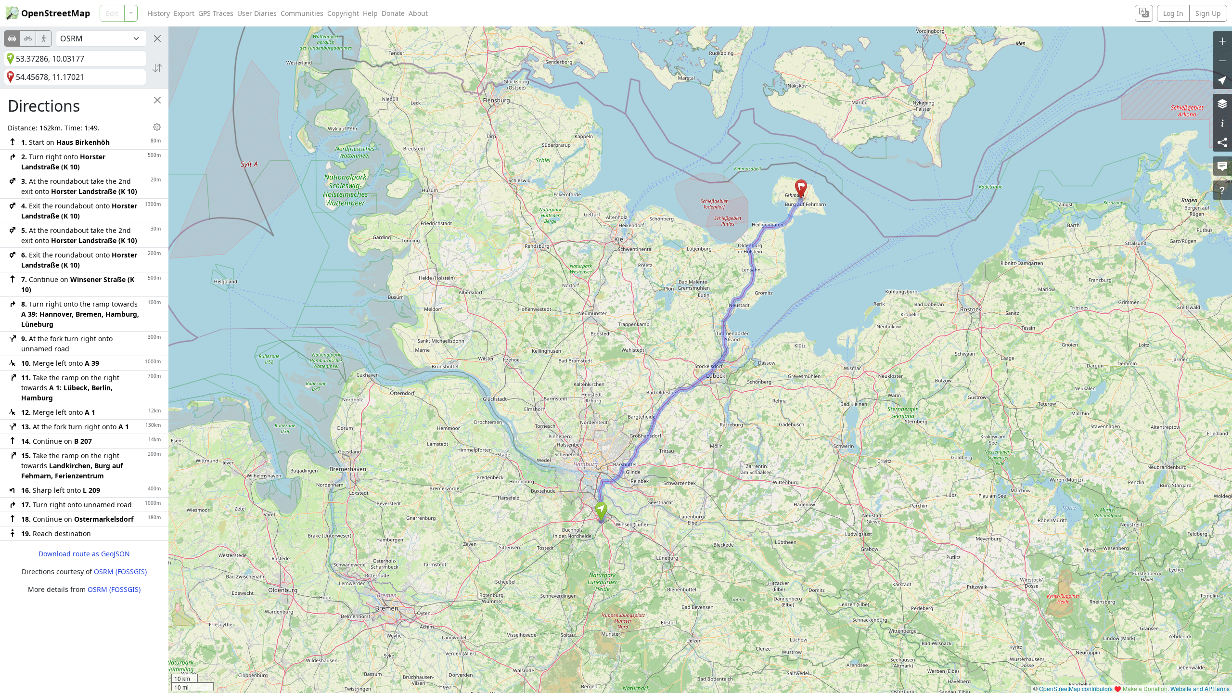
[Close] (157, 38)
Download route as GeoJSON (84, 553)
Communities (302, 13)
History (158, 13)
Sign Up (1208, 13)
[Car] (12, 38)
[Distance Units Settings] (157, 127)
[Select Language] (1144, 13)
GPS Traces (215, 13)
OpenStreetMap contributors (1076, 688)
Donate (393, 13)
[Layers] (1222, 103)
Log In (1173, 13)
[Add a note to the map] (1222, 166)
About (418, 13)
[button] (601, 511)
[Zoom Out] (1222, 60)
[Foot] (44, 38)
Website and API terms (1200, 688)
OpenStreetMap (55, 13)
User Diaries (257, 13)
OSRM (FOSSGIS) (120, 571)
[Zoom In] (1222, 41)
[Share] (1222, 142)
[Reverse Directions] (157, 68)
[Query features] (1222, 190)
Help (370, 13)
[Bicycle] (28, 38)
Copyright (343, 13)
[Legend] (1222, 122)
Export (184, 13)
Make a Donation (1145, 688)
